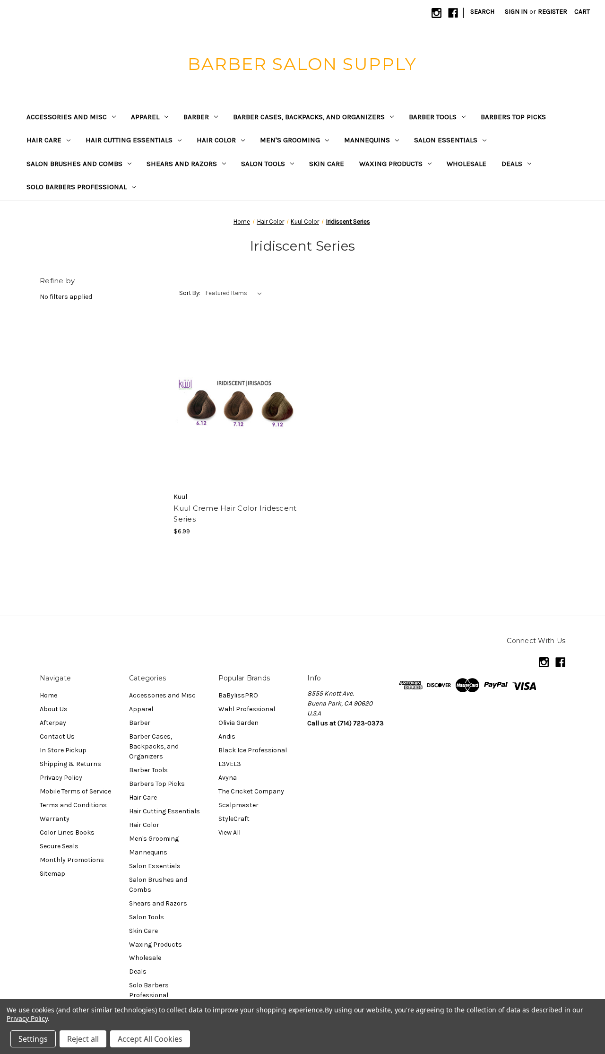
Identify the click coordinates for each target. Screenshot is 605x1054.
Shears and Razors (182, 163)
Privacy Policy (61, 778)
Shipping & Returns (70, 764)
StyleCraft (234, 819)
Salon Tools (263, 163)
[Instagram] (436, 13)
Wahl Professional (246, 709)
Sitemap (52, 874)
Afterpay (53, 723)
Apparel (145, 117)
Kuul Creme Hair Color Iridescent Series (234, 513)
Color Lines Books (67, 832)
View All (229, 832)
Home (48, 695)
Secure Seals (59, 846)
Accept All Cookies (150, 1039)
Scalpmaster (238, 805)
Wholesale (466, 163)
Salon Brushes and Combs (74, 163)
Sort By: (189, 292)
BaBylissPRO (238, 695)
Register (552, 12)
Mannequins (367, 140)
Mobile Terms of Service (75, 791)
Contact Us (57, 736)
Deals (511, 163)
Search (482, 12)
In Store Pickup (63, 750)
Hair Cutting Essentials (129, 140)
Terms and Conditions (73, 805)
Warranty (54, 819)
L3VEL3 (229, 764)
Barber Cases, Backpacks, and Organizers (309, 117)
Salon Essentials (445, 140)
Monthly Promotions (72, 860)
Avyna (227, 778)
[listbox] (235, 293)
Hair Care (43, 140)
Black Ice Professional (252, 750)
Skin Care (326, 163)
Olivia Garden (238, 723)
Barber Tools (433, 117)
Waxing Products (391, 163)
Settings (33, 1039)
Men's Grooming (290, 140)
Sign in (516, 12)
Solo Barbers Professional (76, 187)
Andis (226, 736)
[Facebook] (453, 13)
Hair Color (216, 140)
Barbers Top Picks (513, 117)
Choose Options (235, 405)
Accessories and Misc (66, 117)
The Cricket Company (251, 791)
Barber (196, 117)
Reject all (83, 1039)
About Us (54, 709)
